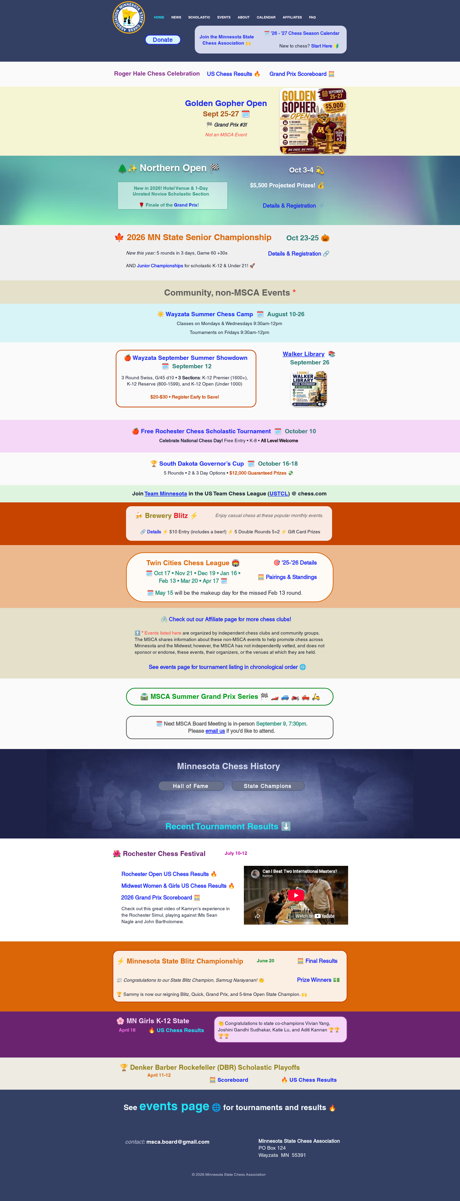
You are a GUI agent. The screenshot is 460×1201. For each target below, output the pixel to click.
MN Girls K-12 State (157, 1021)
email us (215, 731)
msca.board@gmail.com (177, 1141)
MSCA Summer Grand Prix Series (204, 696)
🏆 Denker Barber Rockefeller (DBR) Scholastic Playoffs (210, 1067)
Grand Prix (185, 205)
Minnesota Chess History (228, 766)
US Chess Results (229, 74)
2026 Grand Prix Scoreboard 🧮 (161, 897)
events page (174, 1106)
